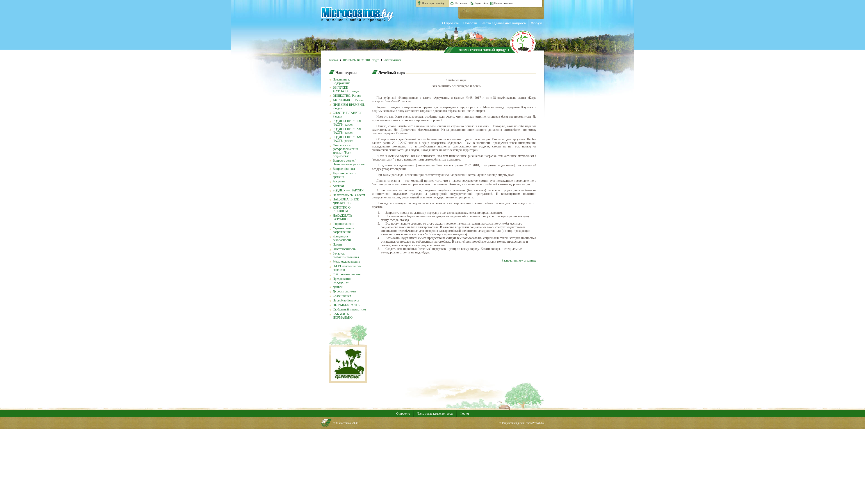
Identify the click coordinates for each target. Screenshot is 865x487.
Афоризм (339, 181)
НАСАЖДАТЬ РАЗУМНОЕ (342, 217)
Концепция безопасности (342, 238)
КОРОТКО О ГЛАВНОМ (342, 209)
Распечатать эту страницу (519, 260)
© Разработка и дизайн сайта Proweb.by (521, 423)
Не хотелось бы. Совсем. (349, 195)
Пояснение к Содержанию (341, 81)
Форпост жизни (343, 223)
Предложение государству (342, 280)
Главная (333, 60)
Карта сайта (481, 3)
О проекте (450, 23)
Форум (536, 23)
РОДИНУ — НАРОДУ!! (349, 190)
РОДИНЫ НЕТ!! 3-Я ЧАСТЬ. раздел (347, 139)
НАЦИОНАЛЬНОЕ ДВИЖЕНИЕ (346, 201)
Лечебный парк (392, 60)
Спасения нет (342, 296)
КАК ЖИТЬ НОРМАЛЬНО (343, 315)
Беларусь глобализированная (346, 255)
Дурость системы (344, 291)
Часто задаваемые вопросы (503, 23)
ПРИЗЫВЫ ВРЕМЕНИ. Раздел (361, 60)
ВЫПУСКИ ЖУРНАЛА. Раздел (346, 89)
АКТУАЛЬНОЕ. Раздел (348, 100)
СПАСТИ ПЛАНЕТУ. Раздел (347, 114)
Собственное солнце (346, 274)
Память (337, 244)
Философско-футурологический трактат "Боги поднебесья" (345, 151)
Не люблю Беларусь (346, 300)
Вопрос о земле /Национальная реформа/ (349, 162)
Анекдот (338, 186)
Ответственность (344, 249)
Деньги (338, 287)
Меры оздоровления (346, 261)
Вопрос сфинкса (344, 168)
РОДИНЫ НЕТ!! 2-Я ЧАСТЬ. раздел (347, 130)
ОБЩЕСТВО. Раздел (347, 95)
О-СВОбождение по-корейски (347, 267)
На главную (461, 3)
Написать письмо (503, 3)
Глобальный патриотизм (349, 309)
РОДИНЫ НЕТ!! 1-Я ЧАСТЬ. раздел (347, 122)
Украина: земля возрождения (343, 230)
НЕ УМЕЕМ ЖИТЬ (346, 305)
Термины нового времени (344, 175)
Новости (470, 23)
